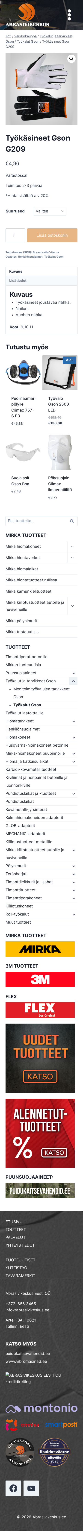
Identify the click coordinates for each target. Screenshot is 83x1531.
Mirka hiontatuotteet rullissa (31, 580)
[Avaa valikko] (69, 15)
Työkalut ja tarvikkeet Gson (31, 681)
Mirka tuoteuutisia (22, 632)
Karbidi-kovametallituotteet (31, 769)
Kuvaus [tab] (15, 271)
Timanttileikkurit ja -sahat (29, 882)
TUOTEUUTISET (21, 1260)
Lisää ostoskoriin (52, 235)
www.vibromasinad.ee (26, 1361)
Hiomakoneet (18, 737)
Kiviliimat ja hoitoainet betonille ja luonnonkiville (37, 781)
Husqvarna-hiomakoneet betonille (37, 745)
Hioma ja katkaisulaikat (27, 761)
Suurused (15, 211)
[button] (71, 59)
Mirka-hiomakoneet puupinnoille (35, 753)
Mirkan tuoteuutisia (23, 664)
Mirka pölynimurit (21, 620)
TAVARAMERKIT (20, 1275)
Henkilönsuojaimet (30, 256)
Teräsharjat (16, 873)
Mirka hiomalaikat (22, 569)
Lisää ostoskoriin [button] (23, 428)
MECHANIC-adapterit (25, 833)
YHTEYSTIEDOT (20, 1245)
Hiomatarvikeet (20, 721)
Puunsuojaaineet (21, 673)
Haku (73, 521)
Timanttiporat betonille (26, 656)
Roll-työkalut (17, 914)
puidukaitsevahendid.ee (28, 1353)
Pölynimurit (16, 865)
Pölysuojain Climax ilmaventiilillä (60, 484)
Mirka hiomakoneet (23, 546)
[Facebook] (13, 1488)
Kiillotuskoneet (19, 906)
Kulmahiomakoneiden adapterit (34, 817)
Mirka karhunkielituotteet (28, 591)
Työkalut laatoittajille (25, 713)
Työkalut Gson (53, 256)
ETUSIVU (14, 1221)
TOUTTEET (16, 1229)
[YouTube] (31, 1488)
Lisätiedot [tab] (18, 280)
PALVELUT (16, 1237)
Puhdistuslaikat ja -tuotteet (31, 793)
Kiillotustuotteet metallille (29, 841)
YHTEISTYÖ (16, 1268)
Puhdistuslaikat (20, 801)
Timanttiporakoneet (24, 898)
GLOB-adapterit (20, 825)
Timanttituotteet (21, 890)
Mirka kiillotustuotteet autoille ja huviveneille (35, 606)
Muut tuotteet (18, 922)
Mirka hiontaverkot (23, 557)
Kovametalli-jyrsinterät (26, 809)
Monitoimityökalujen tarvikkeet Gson (41, 693)
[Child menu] (73, 673)
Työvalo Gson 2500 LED (58, 404)
